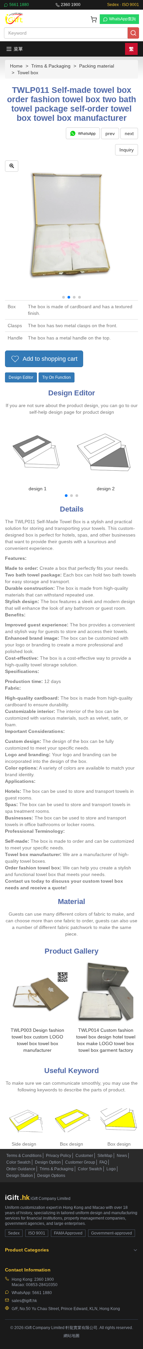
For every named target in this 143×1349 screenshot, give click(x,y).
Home (16, 66)
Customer (84, 1155)
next (129, 133)
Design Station (19, 1175)
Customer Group (80, 1162)
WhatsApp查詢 (122, 19)
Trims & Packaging (51, 66)
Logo (111, 1169)
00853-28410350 (42, 1284)
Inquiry (126, 149)
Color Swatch (18, 1162)
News (122, 1155)
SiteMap (104, 1155)
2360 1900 (70, 4)
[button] (63, 297)
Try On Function (56, 377)
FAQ (103, 1162)
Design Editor (21, 377)
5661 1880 (19, 4)
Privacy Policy (58, 1155)
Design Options (51, 1175)
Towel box (27, 72)
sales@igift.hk (24, 1300)
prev (110, 133)
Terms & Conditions (24, 1155)
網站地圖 (71, 1335)
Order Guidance (20, 1169)
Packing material (96, 66)
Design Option (48, 1162)
